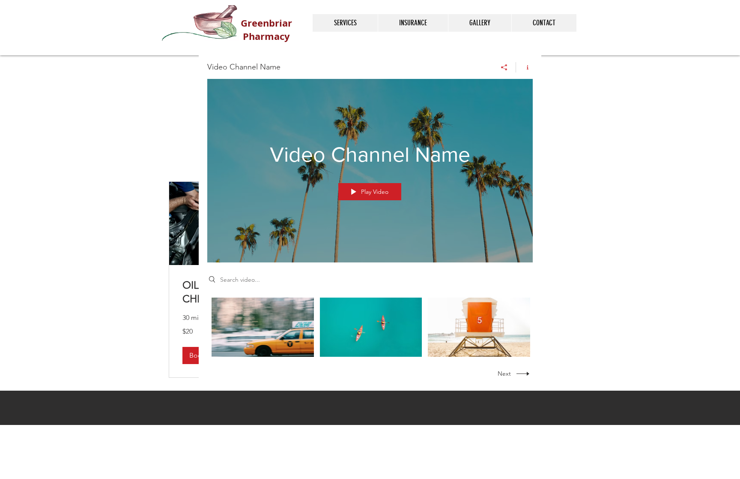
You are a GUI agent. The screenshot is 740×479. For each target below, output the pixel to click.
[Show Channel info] (524, 67)
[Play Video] (263, 327)
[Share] (504, 67)
